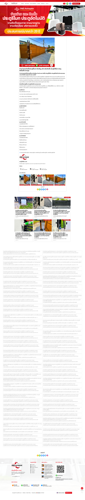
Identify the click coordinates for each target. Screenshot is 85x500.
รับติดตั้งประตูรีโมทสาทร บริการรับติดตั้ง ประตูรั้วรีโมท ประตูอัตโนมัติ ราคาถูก (18, 309)
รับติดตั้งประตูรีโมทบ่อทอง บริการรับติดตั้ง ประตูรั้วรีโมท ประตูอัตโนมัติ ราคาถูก (18, 272)
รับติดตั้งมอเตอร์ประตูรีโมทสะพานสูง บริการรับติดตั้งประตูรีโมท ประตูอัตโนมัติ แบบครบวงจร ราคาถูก (48, 477)
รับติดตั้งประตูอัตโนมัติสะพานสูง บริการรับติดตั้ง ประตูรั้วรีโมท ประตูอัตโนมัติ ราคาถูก (59, 370)
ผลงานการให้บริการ (33, 3)
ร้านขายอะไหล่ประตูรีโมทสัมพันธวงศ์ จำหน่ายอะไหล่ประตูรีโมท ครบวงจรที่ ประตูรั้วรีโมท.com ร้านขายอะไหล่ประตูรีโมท (42, 235)
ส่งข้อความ (45, 485)
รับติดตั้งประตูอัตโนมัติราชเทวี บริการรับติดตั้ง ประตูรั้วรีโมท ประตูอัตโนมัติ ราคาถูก (58, 404)
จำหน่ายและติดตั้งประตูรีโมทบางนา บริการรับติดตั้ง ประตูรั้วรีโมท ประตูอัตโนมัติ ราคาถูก (19, 389)
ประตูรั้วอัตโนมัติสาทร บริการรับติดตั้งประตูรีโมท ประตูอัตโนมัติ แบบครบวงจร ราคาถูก (19, 414)
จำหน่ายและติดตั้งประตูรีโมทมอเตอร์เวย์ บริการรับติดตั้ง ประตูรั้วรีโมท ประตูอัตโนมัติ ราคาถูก (60, 305)
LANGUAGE (79, 0)
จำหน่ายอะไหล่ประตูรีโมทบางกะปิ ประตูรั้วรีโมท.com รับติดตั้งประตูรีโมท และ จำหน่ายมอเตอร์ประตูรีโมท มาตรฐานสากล (61, 389)
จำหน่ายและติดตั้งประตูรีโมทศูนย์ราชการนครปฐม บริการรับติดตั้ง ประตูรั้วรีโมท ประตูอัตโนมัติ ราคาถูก (62, 295)
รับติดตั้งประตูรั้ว (38, 152)
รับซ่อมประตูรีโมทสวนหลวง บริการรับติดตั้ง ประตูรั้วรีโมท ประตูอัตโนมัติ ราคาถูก (58, 336)
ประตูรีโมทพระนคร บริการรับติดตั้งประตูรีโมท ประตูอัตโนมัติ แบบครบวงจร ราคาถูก (58, 355)
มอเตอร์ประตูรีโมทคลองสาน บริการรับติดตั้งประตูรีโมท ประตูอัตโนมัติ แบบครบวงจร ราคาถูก (20, 345)
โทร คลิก (23, 168)
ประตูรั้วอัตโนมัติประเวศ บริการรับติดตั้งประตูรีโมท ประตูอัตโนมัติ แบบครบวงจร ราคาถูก (59, 315)
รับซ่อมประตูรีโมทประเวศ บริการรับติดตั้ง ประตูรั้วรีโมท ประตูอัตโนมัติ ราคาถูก (18, 418)
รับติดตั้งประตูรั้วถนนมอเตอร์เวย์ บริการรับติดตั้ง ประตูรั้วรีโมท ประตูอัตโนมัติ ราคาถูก (59, 272)
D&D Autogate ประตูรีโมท (47, 486)
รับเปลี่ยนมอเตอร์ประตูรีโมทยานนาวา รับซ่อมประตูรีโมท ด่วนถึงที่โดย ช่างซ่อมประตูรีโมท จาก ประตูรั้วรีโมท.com (60, 235)
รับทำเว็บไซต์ (42, 492)
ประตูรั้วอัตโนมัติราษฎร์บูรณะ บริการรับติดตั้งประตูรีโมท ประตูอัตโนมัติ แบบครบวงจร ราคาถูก (61, 394)
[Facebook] (41, 189)
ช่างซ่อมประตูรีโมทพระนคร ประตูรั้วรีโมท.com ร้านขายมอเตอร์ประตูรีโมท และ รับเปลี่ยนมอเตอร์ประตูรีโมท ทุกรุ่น (22, 365)
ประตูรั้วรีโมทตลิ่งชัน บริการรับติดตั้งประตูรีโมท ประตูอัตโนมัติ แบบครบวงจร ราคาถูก (59, 350)
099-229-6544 (76, 4)
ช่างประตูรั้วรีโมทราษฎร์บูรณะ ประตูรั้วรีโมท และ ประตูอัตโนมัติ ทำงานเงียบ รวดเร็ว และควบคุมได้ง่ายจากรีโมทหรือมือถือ (22, 384)
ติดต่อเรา (71, 0)
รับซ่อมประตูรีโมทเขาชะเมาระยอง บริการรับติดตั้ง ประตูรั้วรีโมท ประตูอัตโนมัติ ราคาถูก (19, 439)
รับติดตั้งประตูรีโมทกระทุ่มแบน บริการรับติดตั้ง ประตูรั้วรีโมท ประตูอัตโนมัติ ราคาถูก (19, 320)
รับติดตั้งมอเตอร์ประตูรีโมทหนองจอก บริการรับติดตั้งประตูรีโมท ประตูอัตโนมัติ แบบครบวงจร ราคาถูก (62, 281)
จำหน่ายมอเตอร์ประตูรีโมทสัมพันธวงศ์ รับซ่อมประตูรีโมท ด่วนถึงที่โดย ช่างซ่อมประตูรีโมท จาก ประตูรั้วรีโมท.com (42, 212)
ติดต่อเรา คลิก (76, 3)
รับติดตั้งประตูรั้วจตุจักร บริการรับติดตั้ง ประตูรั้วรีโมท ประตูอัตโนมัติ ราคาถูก (17, 434)
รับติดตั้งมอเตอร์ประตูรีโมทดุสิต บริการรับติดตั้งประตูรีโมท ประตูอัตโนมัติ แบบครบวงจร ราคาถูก (61, 429)
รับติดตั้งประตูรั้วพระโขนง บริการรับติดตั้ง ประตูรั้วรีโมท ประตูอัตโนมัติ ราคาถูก (58, 400)
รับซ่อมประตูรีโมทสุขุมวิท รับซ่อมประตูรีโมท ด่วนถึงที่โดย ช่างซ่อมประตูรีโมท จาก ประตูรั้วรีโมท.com (22, 374)
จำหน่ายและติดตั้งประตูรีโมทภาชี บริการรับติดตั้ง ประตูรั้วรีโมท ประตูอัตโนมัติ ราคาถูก (59, 384)
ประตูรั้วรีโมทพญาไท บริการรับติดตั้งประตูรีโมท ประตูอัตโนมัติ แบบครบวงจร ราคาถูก (59, 424)
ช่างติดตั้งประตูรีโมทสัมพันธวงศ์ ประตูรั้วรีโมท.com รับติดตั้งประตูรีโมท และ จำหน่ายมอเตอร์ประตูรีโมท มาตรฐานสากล (23, 235)
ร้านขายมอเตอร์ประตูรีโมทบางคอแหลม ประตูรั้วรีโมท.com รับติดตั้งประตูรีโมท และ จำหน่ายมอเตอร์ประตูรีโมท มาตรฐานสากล (22, 262)
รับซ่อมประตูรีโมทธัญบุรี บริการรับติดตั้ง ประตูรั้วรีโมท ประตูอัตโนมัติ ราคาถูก (18, 267)
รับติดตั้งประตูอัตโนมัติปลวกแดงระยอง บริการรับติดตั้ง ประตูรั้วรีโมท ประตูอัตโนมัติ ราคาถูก (60, 434)
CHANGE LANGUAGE (61, 492)
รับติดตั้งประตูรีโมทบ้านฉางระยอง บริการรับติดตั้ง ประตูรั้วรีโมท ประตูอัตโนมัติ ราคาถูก (59, 291)
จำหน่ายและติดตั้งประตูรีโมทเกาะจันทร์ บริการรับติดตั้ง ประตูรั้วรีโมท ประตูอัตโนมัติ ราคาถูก (20, 350)
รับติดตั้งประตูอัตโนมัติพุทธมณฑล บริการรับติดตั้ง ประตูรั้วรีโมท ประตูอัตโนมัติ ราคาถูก (59, 374)
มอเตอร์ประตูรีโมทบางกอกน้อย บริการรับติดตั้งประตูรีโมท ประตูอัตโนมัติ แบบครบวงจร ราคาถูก (21, 404)
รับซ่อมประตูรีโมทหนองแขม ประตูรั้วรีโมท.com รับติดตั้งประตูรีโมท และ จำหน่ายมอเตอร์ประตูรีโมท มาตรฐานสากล (48, 466)
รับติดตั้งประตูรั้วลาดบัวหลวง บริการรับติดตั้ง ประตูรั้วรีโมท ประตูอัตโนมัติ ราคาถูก (48, 469)
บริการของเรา (27, 3)
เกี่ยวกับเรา (43, 3)
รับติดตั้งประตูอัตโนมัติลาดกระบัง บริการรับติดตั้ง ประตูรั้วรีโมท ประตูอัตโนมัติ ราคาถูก (59, 326)
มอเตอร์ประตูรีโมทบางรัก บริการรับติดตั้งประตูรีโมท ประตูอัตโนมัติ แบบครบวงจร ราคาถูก (60, 444)
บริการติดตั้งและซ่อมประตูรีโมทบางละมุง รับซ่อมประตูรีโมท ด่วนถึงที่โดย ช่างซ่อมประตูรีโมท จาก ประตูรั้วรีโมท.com (22, 424)
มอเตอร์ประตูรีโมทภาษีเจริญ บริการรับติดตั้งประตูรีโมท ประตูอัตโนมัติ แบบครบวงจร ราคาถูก (20, 295)
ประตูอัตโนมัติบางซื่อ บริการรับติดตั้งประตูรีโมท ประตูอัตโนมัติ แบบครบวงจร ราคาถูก (19, 281)
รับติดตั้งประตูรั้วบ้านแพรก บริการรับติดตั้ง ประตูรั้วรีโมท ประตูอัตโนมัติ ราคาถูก (18, 336)
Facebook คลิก (43, 168)
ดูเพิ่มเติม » (17, 217)
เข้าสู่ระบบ (74, 0)
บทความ (47, 3)
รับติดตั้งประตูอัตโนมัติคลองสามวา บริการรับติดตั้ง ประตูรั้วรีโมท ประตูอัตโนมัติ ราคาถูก (59, 251)
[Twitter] (45, 189)
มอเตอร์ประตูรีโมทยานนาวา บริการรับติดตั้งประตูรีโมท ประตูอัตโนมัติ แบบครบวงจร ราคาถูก (20, 400)
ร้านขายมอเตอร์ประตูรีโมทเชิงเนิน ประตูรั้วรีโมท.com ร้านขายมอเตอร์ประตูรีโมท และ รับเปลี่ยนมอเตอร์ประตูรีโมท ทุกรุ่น (22, 315)
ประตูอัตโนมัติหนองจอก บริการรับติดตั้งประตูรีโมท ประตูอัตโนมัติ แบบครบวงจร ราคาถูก (20, 276)
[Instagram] (47, 189)
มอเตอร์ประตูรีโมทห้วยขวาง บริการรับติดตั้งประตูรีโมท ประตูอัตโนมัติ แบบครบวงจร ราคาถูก (48, 473)
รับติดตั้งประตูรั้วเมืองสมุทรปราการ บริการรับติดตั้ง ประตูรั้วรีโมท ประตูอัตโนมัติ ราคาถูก (60, 286)
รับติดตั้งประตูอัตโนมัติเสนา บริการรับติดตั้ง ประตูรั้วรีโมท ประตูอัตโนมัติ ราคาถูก (18, 300)
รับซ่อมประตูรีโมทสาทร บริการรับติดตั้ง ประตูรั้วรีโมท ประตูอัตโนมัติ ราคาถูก (57, 360)
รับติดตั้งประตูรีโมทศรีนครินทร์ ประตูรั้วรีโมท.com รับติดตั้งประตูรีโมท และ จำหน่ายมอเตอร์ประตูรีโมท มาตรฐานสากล (62, 262)
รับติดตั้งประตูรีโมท (44, 152)
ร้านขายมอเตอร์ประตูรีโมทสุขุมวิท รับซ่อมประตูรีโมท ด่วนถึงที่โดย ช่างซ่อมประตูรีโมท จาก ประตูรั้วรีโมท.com (61, 321)
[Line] (39, 189)
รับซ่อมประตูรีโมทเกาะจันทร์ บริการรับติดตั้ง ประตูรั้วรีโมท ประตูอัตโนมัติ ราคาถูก (18, 331)
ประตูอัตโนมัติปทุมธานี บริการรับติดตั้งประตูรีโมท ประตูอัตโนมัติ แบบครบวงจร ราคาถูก (59, 341)
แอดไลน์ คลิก (33, 168)
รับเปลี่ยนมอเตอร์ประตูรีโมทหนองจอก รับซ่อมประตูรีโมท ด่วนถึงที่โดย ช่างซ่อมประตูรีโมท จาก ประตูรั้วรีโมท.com (62, 257)
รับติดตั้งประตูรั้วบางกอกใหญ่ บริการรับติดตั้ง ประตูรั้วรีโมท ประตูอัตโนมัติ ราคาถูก (19, 291)
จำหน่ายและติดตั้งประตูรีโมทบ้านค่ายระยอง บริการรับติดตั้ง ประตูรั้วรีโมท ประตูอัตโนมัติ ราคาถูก (61, 267)
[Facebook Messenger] (43, 189)
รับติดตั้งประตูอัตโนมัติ (51, 152)
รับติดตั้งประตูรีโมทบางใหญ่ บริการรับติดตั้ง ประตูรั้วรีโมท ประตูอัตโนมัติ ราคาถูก (18, 305)
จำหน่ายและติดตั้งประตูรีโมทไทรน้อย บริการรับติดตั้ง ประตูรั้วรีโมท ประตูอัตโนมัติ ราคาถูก (20, 341)
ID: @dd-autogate (35, 169)
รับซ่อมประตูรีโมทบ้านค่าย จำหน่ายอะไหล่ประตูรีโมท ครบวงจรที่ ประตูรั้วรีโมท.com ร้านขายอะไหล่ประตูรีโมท (22, 429)
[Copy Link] (38, 189)
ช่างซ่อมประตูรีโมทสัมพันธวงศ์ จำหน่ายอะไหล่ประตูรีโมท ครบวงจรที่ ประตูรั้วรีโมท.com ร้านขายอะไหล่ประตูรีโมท (61, 212)
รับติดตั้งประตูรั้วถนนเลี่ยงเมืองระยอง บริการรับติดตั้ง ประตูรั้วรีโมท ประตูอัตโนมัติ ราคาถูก (60, 414)
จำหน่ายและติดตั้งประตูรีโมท (24, 152)
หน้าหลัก (22, 3)
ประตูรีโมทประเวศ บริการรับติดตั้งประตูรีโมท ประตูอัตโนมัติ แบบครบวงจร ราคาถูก (18, 360)
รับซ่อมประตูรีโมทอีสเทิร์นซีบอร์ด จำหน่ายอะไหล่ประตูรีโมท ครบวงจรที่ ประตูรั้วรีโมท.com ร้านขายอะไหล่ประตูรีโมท (61, 409)
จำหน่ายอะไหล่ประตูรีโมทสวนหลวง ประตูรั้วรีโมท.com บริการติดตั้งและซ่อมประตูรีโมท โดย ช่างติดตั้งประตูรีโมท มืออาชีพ (62, 331)
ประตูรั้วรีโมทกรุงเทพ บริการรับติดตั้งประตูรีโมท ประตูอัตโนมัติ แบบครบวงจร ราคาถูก (19, 444)
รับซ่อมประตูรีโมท (32, 152)
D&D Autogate (44, 169)
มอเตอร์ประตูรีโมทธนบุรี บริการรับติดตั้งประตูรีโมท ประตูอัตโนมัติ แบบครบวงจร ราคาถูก (20, 370)
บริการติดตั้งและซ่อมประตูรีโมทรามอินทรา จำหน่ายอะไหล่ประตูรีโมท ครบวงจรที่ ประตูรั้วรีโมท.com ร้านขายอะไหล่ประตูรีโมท (21, 326)
